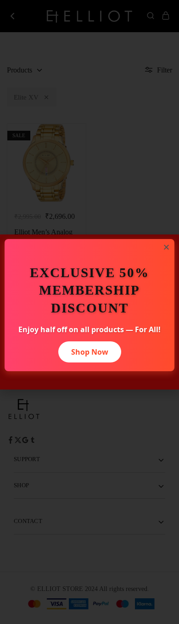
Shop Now (89, 352)
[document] (89, 312)
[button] (166, 247)
